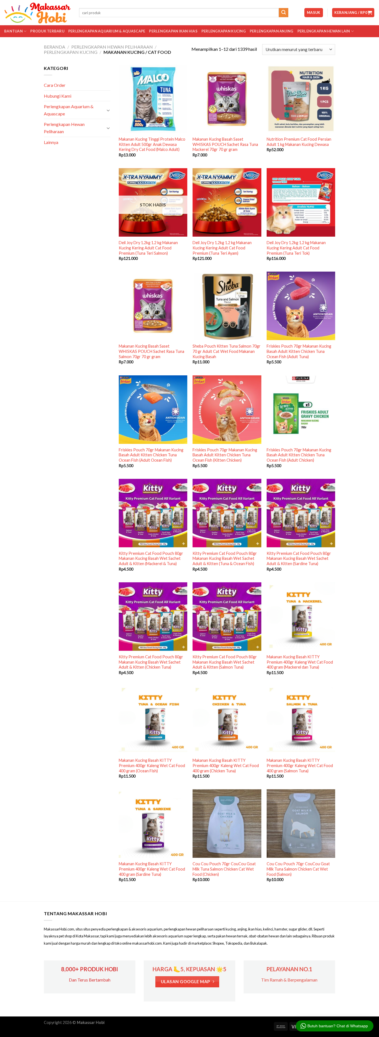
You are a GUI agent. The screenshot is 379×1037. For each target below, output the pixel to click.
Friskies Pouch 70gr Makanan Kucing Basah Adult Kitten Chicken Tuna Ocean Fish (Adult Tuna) (299, 351)
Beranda (54, 46)
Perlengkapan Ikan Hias (173, 31)
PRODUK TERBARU (47, 31)
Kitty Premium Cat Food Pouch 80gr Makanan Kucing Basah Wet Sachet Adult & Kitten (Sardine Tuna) (299, 558)
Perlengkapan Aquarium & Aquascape (106, 31)
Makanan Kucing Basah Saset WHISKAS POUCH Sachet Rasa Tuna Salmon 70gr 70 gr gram (151, 351)
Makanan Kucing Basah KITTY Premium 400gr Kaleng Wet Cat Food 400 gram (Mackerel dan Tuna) (300, 661)
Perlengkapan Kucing (223, 31)
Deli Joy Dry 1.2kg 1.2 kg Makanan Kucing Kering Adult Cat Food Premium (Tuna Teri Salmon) (148, 247)
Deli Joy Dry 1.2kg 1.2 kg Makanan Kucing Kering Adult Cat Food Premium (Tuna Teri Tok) (296, 247)
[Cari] (283, 12)
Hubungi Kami (57, 95)
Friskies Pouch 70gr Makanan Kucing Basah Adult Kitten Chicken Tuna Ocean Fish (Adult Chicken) (299, 454)
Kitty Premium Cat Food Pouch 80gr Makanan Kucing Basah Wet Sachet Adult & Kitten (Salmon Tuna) (225, 661)
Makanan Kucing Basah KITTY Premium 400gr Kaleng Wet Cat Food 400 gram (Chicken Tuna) (226, 765)
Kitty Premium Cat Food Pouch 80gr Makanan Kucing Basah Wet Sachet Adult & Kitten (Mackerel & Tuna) (151, 558)
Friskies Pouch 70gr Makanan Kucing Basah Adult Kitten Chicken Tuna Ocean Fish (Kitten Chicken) (225, 454)
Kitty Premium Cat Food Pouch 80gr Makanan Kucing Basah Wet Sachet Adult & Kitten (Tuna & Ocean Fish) (225, 558)
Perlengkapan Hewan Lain (323, 31)
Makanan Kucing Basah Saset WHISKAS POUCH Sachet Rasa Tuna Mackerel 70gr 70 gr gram (225, 144)
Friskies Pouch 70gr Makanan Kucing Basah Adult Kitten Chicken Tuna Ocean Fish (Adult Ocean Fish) (151, 454)
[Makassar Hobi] (37, 13)
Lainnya (51, 142)
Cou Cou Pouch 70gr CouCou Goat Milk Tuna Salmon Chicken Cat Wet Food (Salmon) (298, 868)
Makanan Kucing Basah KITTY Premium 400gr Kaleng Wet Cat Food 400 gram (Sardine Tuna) (152, 868)
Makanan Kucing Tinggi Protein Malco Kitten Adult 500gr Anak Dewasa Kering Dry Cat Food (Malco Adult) (152, 144)
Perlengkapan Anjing (272, 31)
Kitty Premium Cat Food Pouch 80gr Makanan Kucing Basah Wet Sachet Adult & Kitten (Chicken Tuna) (151, 661)
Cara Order (54, 85)
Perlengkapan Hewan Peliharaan (112, 46)
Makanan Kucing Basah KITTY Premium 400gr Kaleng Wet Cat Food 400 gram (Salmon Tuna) (300, 765)
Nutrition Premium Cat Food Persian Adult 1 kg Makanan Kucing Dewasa (299, 142)
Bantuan (13, 31)
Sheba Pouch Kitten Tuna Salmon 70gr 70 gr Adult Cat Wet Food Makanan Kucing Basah (227, 351)
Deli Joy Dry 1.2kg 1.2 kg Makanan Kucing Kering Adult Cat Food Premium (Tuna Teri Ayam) (222, 247)
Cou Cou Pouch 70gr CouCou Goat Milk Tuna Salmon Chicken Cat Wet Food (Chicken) (224, 868)
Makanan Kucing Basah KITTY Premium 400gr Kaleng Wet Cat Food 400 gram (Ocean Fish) (152, 765)
